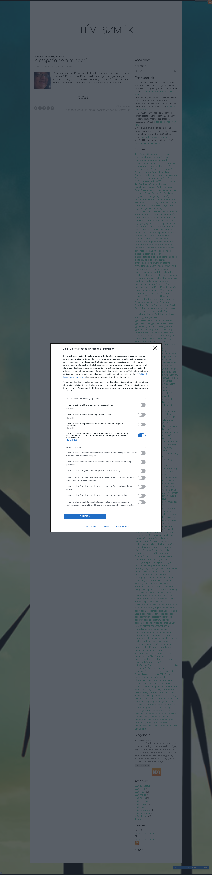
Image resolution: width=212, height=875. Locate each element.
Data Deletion (90, 526)
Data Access (106, 526)
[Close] (156, 349)
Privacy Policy (122, 526)
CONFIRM (85, 516)
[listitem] (106, 398)
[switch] (142, 405)
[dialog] (106, 437)
